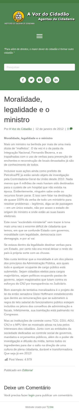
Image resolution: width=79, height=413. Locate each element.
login (32, 395)
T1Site (50, 407)
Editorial (27, 370)
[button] (39, 36)
